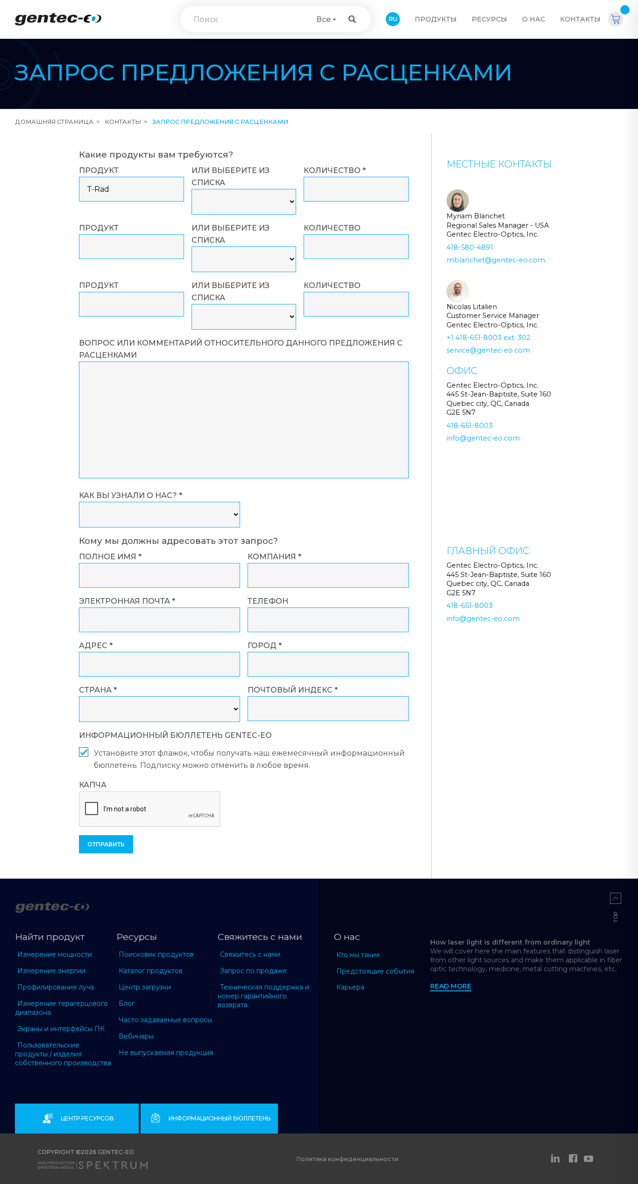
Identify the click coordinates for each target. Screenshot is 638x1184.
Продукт (99, 170)
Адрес (96, 645)
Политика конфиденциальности (347, 1158)
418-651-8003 (470, 425)
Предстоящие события (375, 971)
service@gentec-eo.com (488, 350)
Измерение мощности (54, 954)
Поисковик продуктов (156, 954)
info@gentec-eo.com (483, 438)
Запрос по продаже (253, 971)
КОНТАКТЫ (580, 19)
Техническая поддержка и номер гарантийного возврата (263, 996)
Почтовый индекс (293, 690)
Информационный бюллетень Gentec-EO (175, 735)
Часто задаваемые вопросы (165, 1020)
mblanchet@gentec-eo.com (496, 260)
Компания (274, 556)
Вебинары (136, 1036)
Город (265, 645)
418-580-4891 (470, 247)
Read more (450, 986)
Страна (98, 690)
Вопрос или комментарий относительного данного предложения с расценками (241, 349)
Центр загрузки (145, 987)
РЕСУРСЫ (489, 19)
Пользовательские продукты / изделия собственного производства (63, 1054)
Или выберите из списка (230, 176)
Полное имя (110, 556)
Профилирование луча (55, 987)
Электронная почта (127, 601)
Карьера (350, 987)
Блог (127, 1003)
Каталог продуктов (151, 971)
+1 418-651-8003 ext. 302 (488, 337)
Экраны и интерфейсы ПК (61, 1029)
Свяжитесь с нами (250, 954)
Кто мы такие (358, 955)
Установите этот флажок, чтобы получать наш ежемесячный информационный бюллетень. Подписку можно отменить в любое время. (249, 759)
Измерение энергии (51, 971)
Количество (335, 170)
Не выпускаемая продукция (166, 1052)
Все (323, 19)
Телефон (268, 601)
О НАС (533, 19)
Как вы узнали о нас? (130, 495)
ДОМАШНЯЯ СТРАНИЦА (54, 121)
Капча (92, 784)
